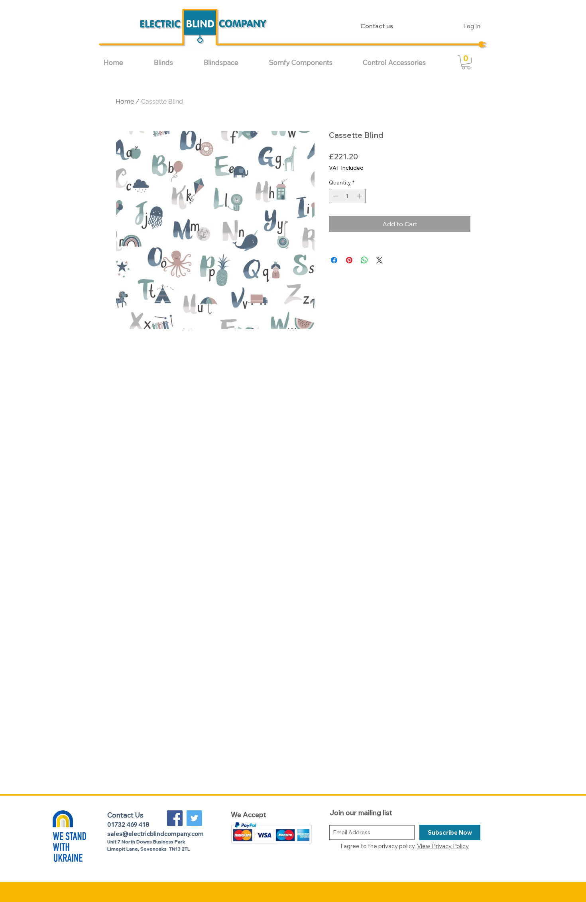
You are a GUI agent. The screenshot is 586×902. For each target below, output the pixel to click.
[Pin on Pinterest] (349, 260)
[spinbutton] (347, 196)
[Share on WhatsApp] (364, 260)
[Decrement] (335, 196)
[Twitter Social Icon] (194, 818)
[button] (173, 62)
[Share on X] (379, 260)
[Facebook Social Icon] (175, 818)
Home (125, 101)
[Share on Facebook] (334, 260)
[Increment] (360, 196)
